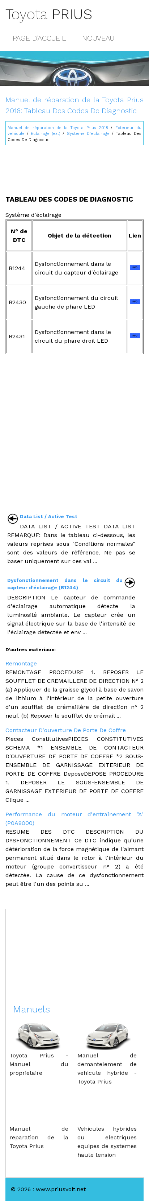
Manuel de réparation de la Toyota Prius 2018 (58, 127)
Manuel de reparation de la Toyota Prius (38, 1137)
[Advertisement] (74, 167)
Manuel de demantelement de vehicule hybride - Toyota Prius (106, 1068)
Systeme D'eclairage (88, 133)
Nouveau (98, 38)
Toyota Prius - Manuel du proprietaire (38, 1064)
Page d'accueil (39, 38)
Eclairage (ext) (45, 133)
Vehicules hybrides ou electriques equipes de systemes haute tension (106, 1141)
